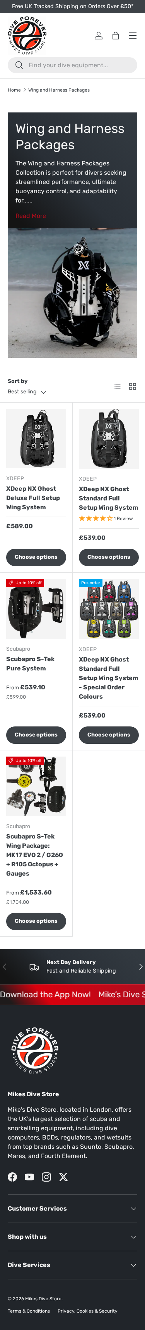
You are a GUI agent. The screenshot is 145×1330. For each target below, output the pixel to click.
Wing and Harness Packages (59, 90)
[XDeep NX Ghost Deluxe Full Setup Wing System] (36, 439)
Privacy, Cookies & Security (88, 1311)
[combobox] (72, 65)
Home (14, 90)
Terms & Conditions (29, 1311)
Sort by (17, 381)
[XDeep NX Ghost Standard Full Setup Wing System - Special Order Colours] (109, 609)
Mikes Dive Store (43, 1298)
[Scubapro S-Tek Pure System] (36, 609)
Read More (30, 215)
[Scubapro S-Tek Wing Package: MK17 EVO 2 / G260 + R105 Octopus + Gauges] (36, 786)
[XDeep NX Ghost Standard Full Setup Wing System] (109, 439)
